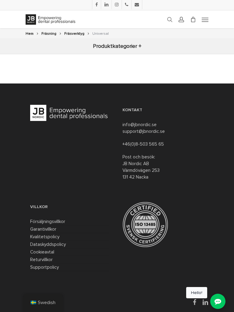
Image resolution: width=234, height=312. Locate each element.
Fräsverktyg (74, 33)
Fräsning (48, 33)
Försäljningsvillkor (47, 221)
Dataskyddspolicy (48, 244)
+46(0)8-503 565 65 (143, 144)
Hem (30, 33)
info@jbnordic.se (139, 124)
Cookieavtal (42, 252)
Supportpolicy (44, 267)
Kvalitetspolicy (44, 236)
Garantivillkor (43, 229)
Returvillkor (41, 259)
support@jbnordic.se (143, 131)
